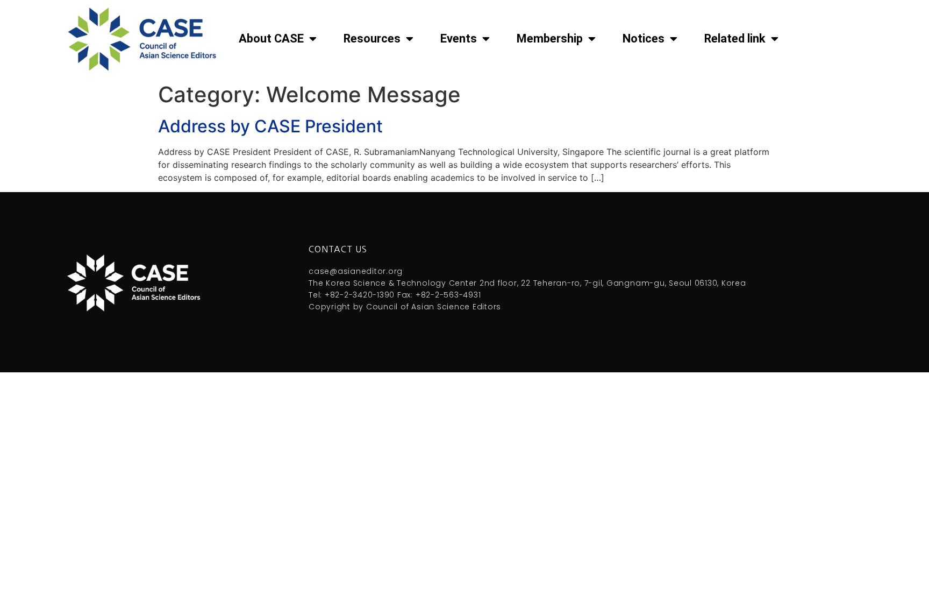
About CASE (271, 38)
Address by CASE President (270, 126)
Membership (550, 38)
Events (458, 38)
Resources (372, 38)
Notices (643, 38)
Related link (735, 38)
